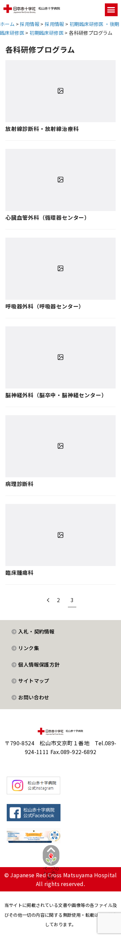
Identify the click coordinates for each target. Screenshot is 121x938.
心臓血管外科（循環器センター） (47, 217)
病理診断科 (19, 484)
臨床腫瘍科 (19, 572)
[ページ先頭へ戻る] (51, 868)
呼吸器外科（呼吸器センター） (44, 306)
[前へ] (48, 599)
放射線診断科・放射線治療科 (42, 129)
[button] (111, 9)
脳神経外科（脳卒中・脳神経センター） (56, 395)
